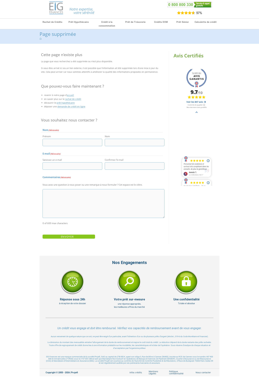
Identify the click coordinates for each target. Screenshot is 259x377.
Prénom (47, 136)
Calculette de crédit (206, 22)
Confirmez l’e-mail (114, 159)
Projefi (74, 372)
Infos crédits (136, 372)
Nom (107, 136)
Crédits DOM (161, 22)
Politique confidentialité (176, 372)
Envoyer (67, 236)
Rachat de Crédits (52, 22)
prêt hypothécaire (66, 102)
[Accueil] (41, 38)
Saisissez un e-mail (52, 159)
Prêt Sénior (182, 22)
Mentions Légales (153, 372)
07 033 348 (87, 359)
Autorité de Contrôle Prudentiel (148, 361)
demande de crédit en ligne (71, 106)
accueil (70, 95)
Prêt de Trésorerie (135, 22)
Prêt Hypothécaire (78, 22)
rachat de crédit (73, 99)
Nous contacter (203, 372)
